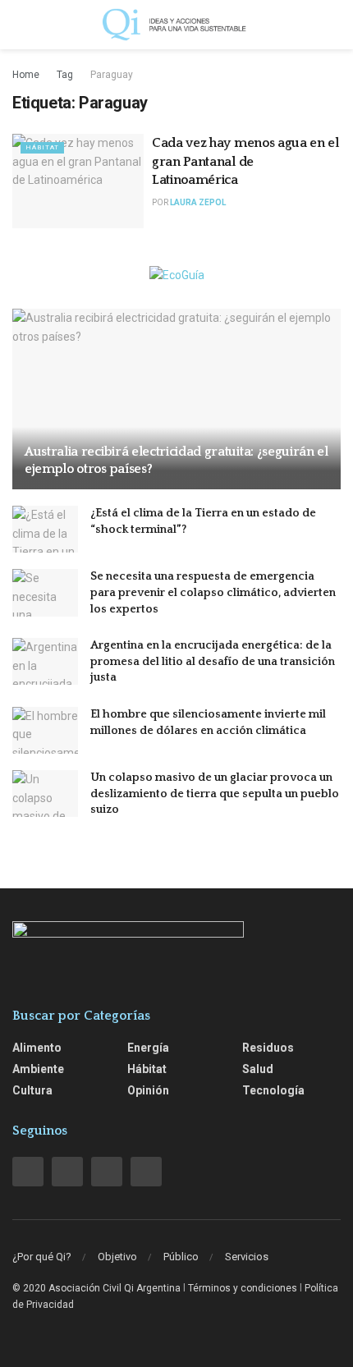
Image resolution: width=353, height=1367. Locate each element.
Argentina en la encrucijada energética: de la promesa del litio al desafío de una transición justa (212, 661)
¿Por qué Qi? (41, 1256)
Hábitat (42, 147)
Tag (65, 74)
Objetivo (117, 1256)
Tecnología (273, 1090)
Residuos (268, 1047)
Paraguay (111, 74)
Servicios (246, 1256)
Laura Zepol (198, 202)
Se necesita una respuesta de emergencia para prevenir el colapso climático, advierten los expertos (213, 592)
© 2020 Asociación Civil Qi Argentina (96, 1288)
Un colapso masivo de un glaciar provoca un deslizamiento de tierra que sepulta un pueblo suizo (214, 793)
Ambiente (38, 1069)
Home (25, 74)
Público (181, 1256)
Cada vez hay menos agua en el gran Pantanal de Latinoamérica (245, 161)
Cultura (32, 1090)
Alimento (37, 1047)
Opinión (148, 1090)
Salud (257, 1069)
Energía (148, 1047)
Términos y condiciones (242, 1288)
